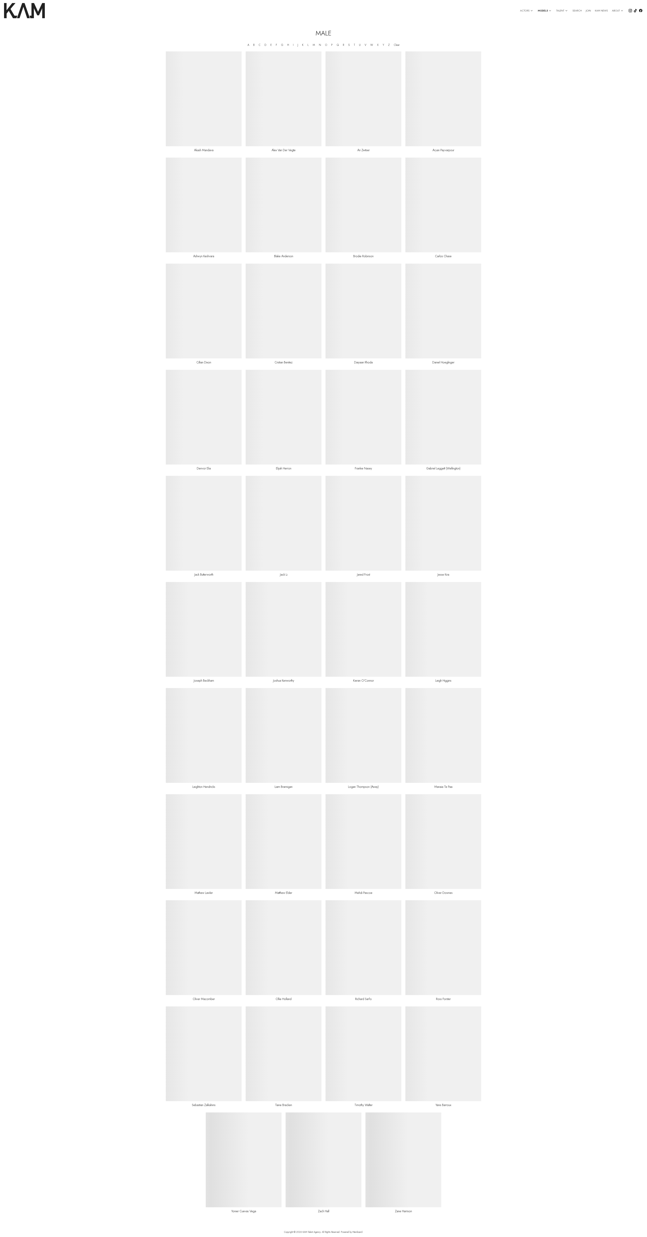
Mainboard (357, 1232)
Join (588, 10)
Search (577, 10)
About (618, 11)
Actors (527, 11)
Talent (562, 11)
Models (545, 11)
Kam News (601, 10)
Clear (397, 45)
